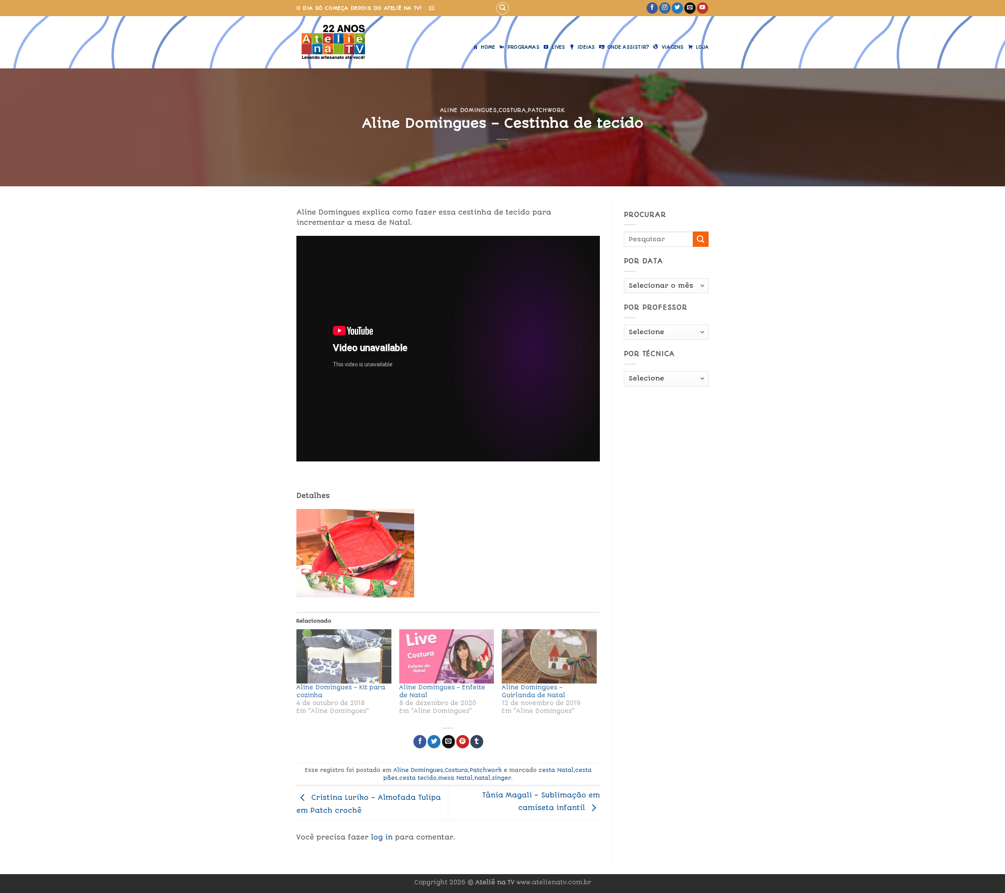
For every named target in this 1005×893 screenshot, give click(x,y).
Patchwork (546, 110)
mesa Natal (455, 778)
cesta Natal (556, 770)
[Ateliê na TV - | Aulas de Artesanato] (339, 42)
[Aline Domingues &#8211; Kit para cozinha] (343, 656)
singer (501, 778)
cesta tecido (418, 778)
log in (382, 837)
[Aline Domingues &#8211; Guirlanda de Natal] (549, 656)
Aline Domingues (468, 110)
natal (482, 778)
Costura (512, 110)
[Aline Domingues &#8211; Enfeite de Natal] (446, 656)
